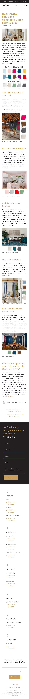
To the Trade (14, 684)
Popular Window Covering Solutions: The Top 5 (15, 410)
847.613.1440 (11, 510)
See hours (11, 504)
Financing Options (9, 690)
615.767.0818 (11, 646)
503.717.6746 (11, 604)
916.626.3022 (11, 555)
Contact (16, 5)
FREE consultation (9, 396)
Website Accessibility (18, 690)
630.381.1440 (11, 518)
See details (11, 520)
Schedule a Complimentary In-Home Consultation (14, 1)
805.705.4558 (11, 547)
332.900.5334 (11, 575)
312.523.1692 (11, 502)
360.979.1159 (11, 625)
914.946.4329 (11, 583)
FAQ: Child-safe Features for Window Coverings (15, 416)
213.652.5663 (11, 538)
